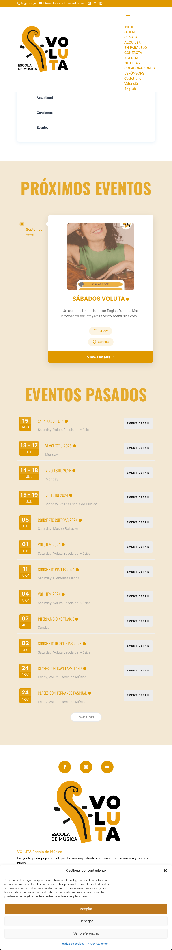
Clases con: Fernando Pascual (62, 693)
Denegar (86, 921)
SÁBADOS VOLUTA (98, 298)
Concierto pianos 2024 (56, 569)
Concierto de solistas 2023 (60, 643)
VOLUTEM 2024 (49, 544)
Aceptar (86, 909)
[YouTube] (89, 3)
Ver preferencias (86, 933)
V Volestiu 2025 (58, 470)
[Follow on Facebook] (64, 767)
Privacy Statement (97, 943)
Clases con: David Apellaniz (60, 668)
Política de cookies (72, 943)
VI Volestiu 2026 (58, 446)
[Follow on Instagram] (86, 767)
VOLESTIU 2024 (56, 495)
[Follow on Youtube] (107, 767)
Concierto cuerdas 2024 (57, 520)
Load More (86, 717)
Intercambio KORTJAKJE (56, 619)
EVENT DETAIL (138, 423)
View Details (98, 357)
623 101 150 (28, 3)
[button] (165, 871)
